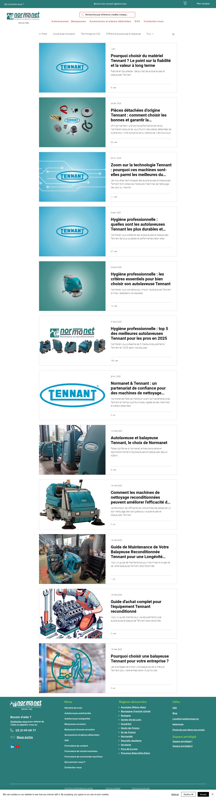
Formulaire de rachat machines (81, 751)
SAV (67, 740)
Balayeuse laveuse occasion (80, 729)
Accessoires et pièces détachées (82, 735)
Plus (149, 34)
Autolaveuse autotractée (78, 713)
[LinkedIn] (12, 747)
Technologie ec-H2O (90, 34)
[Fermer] (212, 794)
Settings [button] (175, 794)
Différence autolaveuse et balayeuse (123, 34)
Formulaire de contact (76, 745)
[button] (185, 3)
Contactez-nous (19, 721)
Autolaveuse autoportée (77, 718)
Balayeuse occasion (75, 724)
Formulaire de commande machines (84, 756)
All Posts (43, 34)
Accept (203, 794)
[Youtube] (18, 747)
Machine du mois (73, 708)
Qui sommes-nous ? (75, 762)
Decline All (188, 794)
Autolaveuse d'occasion (64, 34)
